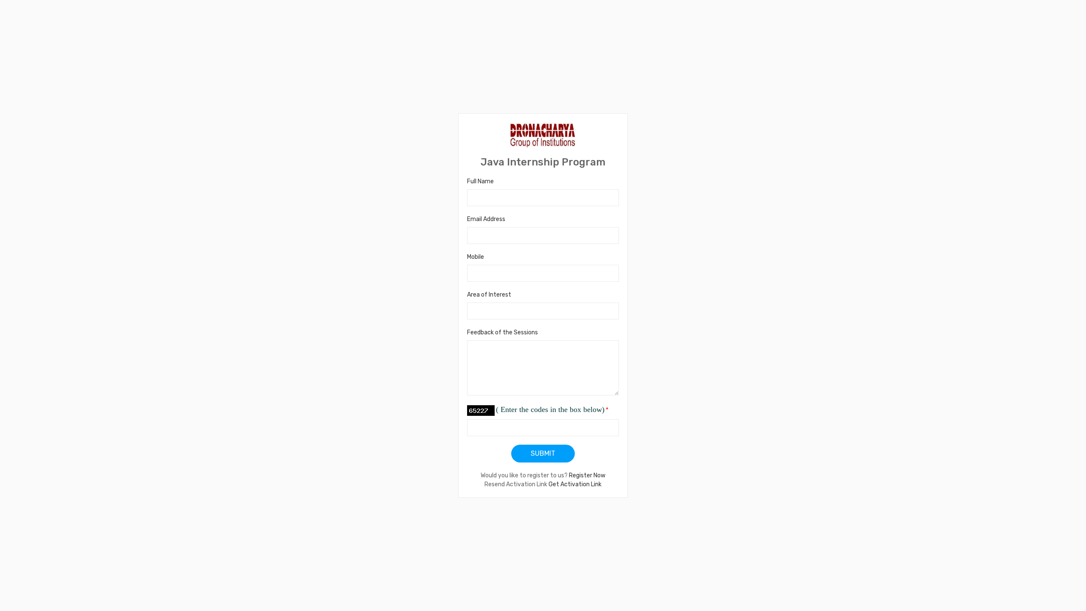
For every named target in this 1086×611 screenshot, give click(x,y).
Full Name (480, 181)
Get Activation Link (575, 484)
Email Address (486, 219)
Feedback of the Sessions (502, 332)
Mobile (475, 257)
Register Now (587, 475)
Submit (543, 453)
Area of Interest (489, 294)
